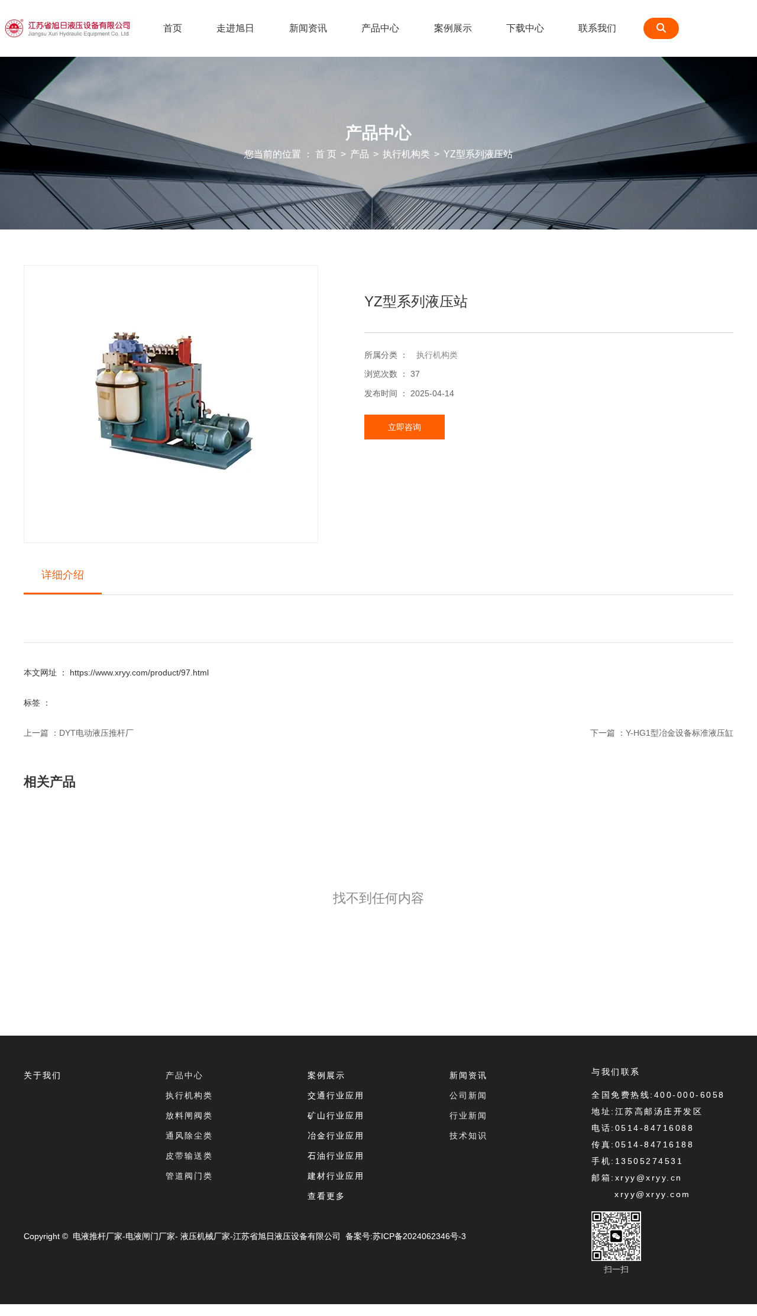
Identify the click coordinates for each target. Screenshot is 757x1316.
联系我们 (597, 28)
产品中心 (380, 28)
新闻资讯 (308, 28)
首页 (172, 28)
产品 (359, 154)
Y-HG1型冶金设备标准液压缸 (679, 733)
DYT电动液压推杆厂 (96, 733)
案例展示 (453, 28)
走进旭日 (235, 28)
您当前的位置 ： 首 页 (291, 154)
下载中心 (525, 28)
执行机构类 (406, 154)
